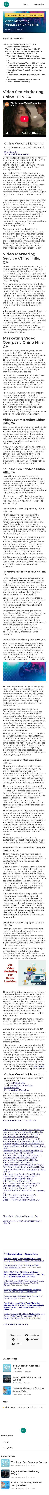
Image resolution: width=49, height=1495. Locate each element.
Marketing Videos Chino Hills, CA (18, 1153)
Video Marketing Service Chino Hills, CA (22, 49)
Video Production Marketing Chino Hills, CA (27, 68)
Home (25, 4)
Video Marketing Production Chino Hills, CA (23, 1130)
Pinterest (35, 1339)
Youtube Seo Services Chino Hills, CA (23, 56)
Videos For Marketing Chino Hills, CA (23, 54)
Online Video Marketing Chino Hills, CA (25, 65)
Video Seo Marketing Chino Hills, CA (20, 44)
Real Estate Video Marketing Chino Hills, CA (23, 1167)
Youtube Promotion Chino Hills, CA (19, 1120)
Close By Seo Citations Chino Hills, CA (20, 1216)
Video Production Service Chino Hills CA (24, 15)
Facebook (34, 1335)
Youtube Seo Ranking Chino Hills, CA (20, 1137)
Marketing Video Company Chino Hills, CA (23, 51)
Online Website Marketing (18, 47)
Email (19, 1344)
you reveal (39, 1066)
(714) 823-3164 (10, 152)
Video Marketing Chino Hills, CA (17, 1181)
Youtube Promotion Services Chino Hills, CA (23, 1141)
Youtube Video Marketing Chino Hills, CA (22, 1155)
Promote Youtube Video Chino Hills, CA (21, 1139)
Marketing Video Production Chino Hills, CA (23, 1144)
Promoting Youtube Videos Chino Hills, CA (26, 63)
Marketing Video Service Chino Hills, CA (21, 1183)
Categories (39, 4)
